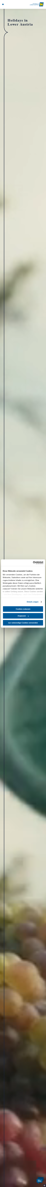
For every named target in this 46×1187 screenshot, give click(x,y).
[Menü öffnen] (3, 4)
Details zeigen (32, 602)
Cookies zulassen (23, 609)
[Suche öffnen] (10, 4)
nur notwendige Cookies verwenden (23, 623)
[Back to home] (37, 4)
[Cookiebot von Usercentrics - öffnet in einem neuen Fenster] (33, 562)
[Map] (6, 4)
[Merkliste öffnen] (8, 4)
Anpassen (22, 616)
